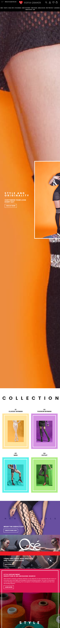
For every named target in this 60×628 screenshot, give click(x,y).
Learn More (8, 587)
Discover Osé (9, 564)
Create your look (11, 530)
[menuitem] (1, 8)
